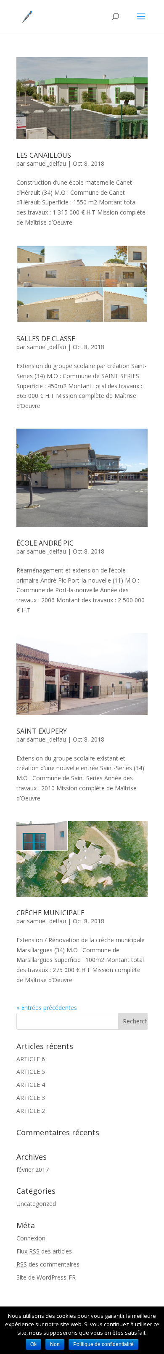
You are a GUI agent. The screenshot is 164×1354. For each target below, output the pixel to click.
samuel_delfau (46, 163)
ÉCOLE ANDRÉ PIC (45, 543)
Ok (33, 1344)
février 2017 (32, 1170)
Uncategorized (36, 1204)
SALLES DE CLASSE (45, 338)
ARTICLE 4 (30, 1085)
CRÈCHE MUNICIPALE (50, 912)
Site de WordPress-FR (46, 1277)
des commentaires (47, 1264)
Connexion (30, 1238)
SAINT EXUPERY (41, 731)
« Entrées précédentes (46, 1008)
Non (55, 1344)
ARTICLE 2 (30, 1111)
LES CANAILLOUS (43, 155)
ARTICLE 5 (30, 1072)
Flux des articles (44, 1251)
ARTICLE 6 (30, 1059)
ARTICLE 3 (30, 1098)
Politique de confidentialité (103, 1344)
